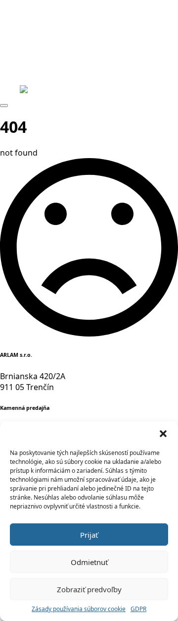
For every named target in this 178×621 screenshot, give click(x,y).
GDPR (138, 609)
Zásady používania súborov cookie (79, 609)
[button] (163, 434)
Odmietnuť (89, 562)
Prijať (89, 535)
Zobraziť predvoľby (89, 589)
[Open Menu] (4, 105)
